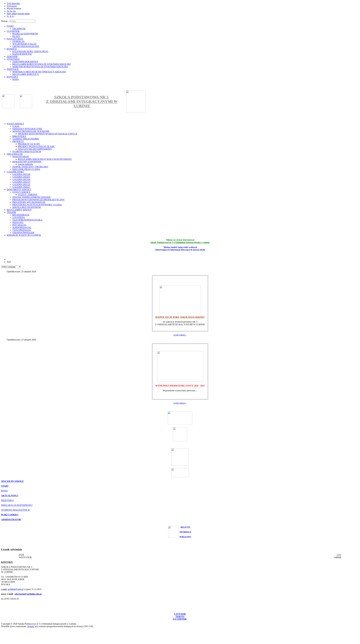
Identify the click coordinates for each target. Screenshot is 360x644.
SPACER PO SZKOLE (12, 481)
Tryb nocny (12, 6)
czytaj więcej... (180, 335)
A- (8, 16)
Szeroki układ (23, 13)
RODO (4, 491)
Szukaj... (5, 21)
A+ (13, 16)
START (5, 486)
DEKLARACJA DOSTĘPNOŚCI (16, 505)
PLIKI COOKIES (9, 515)
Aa (8, 11)
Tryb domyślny (13, 3)
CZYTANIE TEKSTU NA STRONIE (180, 616)
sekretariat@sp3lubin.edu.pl (27, 594)
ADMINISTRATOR (11, 519)
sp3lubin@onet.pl (15, 589)
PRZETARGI (7, 500)
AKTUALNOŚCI (9, 495)
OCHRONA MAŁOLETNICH (15, 510)
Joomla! (30, 626)
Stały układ (12, 13)
